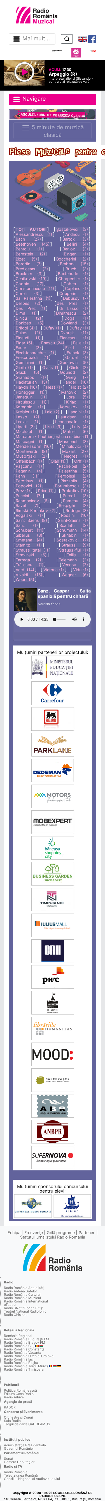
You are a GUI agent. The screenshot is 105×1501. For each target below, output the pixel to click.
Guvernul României (19, 1448)
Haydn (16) (26, 387)
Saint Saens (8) (31, 520)
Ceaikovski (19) (31, 278)
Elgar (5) (24, 342)
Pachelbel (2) (73, 466)
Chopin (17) (29, 283)
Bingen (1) (76, 254)
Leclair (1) (27, 421)
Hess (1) (54, 387)
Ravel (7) (27, 505)
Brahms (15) (74, 263)
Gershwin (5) (74, 362)
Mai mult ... (37, 38)
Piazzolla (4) (74, 480)
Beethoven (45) (32, 244)
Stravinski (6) (31, 554)
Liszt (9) (53, 426)
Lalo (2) (52, 411)
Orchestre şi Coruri (18, 1417)
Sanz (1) (27, 525)
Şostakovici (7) (72, 540)
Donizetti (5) (29, 323)
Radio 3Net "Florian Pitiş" (23, 1308)
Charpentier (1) (73, 278)
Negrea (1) (76, 456)
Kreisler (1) (26, 411)
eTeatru (10, 1304)
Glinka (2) (78, 367)
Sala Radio (12, 1421)
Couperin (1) (73, 293)
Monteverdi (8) (31, 451)
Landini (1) (78, 411)
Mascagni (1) (30, 441)
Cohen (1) (76, 283)
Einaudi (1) (28, 337)
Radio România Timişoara (24, 1369)
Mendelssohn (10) (33, 446)
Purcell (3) (75, 495)
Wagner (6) (75, 574)
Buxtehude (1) (73, 273)
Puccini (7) (28, 495)
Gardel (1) (76, 357)
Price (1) (45, 490)
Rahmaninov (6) (32, 500)
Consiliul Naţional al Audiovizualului (32, 1479)
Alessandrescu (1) (34, 234)
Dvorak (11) (74, 332)
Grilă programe (61, 1232)
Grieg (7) (77, 377)
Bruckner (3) (29, 273)
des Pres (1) (72, 303)
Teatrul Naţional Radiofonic (25, 1311)
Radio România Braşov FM (24, 1342)
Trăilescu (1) (29, 564)
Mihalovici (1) (75, 446)
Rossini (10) (74, 515)
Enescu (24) (52, 342)
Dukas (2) (28, 332)
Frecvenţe (33, 1232)
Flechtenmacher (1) (35, 352)
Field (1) (76, 347)
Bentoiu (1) (29, 248)
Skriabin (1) (75, 535)
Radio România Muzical (22, 1298)
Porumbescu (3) (71, 485)
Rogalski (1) (29, 515)
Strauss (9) (74, 545)
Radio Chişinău (15, 1315)
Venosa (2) (75, 564)
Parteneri (87, 1232)
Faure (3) (28, 347)
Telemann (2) (73, 559)
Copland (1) (76, 288)
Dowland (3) (74, 323)
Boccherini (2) (72, 259)
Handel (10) (75, 382)
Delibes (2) (28, 303)
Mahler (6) (75, 431)
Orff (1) (81, 461)
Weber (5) (25, 579)
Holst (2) (79, 387)
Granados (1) (31, 377)
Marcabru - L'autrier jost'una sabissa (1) (53, 436)
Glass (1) (51, 367)
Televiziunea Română (21, 1475)
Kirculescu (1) (31, 402)
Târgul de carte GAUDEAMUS (27, 1424)
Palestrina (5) (73, 471)
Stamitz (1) (29, 545)
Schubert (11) (29, 530)
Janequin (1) (30, 397)
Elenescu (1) (74, 337)
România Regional (18, 1336)
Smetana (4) (29, 540)
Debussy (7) (75, 298)
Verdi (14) (25, 569)
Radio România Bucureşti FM (26, 1339)
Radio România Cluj (19, 1346)
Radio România (15, 1472)
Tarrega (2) (28, 559)
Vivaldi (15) (29, 574)
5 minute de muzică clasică (57, 131)
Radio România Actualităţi (24, 1288)
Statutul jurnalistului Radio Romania (52, 1237)
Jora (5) (77, 397)
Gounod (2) (74, 372)
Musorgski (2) (31, 456)
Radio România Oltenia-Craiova (28, 1356)
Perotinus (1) (30, 480)
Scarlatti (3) (73, 525)
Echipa (14, 1232)
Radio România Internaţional (26, 1301)
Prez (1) (23, 490)
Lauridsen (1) (73, 416)
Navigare (33, 99)
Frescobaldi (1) (32, 357)
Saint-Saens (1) (73, 520)
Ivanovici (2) (74, 392)
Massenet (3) (73, 441)
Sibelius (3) (29, 535)
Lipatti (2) (25, 426)
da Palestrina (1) (33, 298)
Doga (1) (76, 318)
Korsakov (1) (74, 406)
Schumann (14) (72, 530)
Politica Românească (20, 1390)
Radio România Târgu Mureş (26, 1366)
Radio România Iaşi (19, 1359)
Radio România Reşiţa (21, 1363)
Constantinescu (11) (35, 288)
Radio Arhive (14, 1397)
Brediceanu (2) (32, 268)
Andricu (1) (76, 234)
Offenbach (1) (29, 461)
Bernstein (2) (30, 254)
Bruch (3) (77, 268)
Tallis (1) (77, 554)
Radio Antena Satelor (20, 1291)
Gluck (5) (27, 372)
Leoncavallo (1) (71, 421)
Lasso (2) (27, 416)
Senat (8, 1458)
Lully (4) (80, 426)
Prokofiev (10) (75, 490)
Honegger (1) (30, 392)
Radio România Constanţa (24, 1349)
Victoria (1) (53, 569)
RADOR (10, 1407)
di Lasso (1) (73, 308)
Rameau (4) (75, 500)
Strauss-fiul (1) (73, 550)
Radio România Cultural (22, 1294)
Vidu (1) (80, 569)
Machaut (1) (30, 431)
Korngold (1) (29, 406)
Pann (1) (26, 476)
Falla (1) (80, 342)
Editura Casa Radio (19, 1394)
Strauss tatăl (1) (32, 550)
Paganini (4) (29, 471)
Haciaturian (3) (31, 382)
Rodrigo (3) (77, 510)
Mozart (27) (75, 451)
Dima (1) (26, 313)
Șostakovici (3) (72, 229)
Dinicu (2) (28, 318)
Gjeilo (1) (24, 367)
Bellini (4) (77, 244)
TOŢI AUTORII (31, 229)
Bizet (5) (26, 259)
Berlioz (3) (75, 248)
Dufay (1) (51, 328)
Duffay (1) (78, 328)
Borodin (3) (29, 263)
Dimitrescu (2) (72, 313)
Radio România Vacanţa (22, 1352)
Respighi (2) (73, 505)
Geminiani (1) (30, 362)
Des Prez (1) (30, 308)
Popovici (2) (28, 485)
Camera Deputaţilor (19, 1462)
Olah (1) (58, 461)
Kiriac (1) (77, 402)
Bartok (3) (75, 239)
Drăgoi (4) (25, 328)
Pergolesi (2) (73, 476)
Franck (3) (77, 352)
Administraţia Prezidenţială (25, 1445)
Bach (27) (28, 239)
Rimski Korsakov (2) (35, 510)
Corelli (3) (27, 293)
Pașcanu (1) (29, 466)
